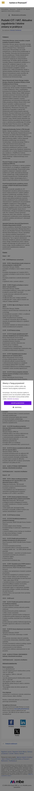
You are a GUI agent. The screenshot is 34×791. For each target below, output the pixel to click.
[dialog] (17, 395)
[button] (17, 407)
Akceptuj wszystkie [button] (17, 403)
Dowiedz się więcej (13, 399)
